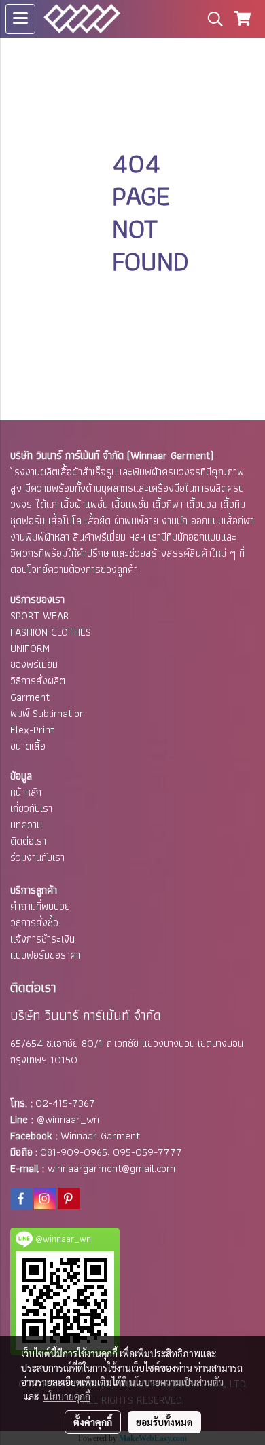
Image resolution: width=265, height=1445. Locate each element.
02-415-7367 (65, 1103)
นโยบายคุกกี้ (66, 1396)
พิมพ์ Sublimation (47, 713)
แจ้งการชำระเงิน (42, 938)
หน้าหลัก (25, 792)
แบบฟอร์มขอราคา (45, 955)
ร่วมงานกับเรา (37, 857)
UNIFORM (30, 648)
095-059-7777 (147, 1152)
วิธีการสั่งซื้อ (34, 922)
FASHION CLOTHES (50, 631)
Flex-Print (32, 729)
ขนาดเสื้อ (28, 745)
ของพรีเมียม (34, 664)
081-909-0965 (73, 1152)
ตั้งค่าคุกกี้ (92, 1422)
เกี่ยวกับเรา (31, 808)
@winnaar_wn (68, 1119)
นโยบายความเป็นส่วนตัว (176, 1382)
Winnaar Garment (100, 1135)
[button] (210, 19)
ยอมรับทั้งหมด (164, 1422)
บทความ (26, 824)
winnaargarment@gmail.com (111, 1168)
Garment (30, 697)
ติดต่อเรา (28, 841)
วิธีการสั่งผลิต (37, 680)
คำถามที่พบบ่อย (40, 906)
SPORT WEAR (39, 615)
